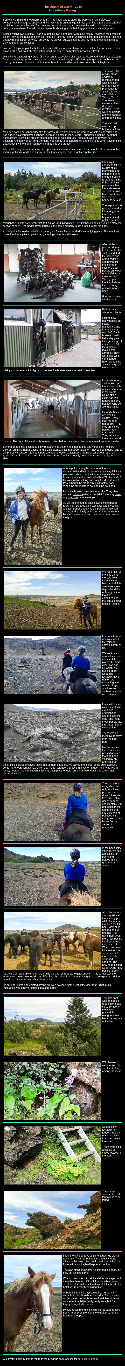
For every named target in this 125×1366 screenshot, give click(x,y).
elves (83, 767)
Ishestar (112, 82)
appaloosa (72, 497)
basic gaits (24, 223)
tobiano (77, 494)
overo (118, 494)
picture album (90, 1359)
